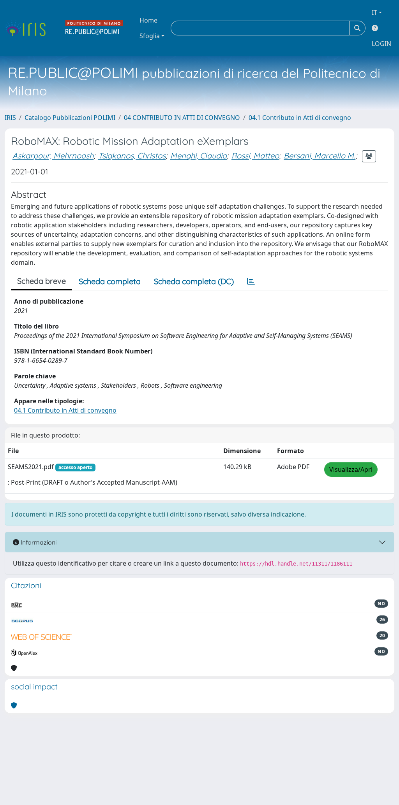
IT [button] (374, 12)
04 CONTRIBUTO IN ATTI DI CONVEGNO (182, 117)
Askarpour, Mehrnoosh (53, 155)
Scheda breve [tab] (41, 281)
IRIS (10, 117)
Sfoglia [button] (149, 36)
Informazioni (37, 542)
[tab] (250, 281)
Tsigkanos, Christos (132, 155)
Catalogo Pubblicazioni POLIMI (70, 117)
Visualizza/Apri (351, 469)
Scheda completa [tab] (110, 281)
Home (148, 20)
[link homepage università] (94, 28)
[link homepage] (28, 28)
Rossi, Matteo (255, 155)
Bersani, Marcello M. (319, 155)
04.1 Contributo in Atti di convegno (300, 117)
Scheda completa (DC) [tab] (194, 281)
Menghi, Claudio (198, 155)
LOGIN (381, 43)
